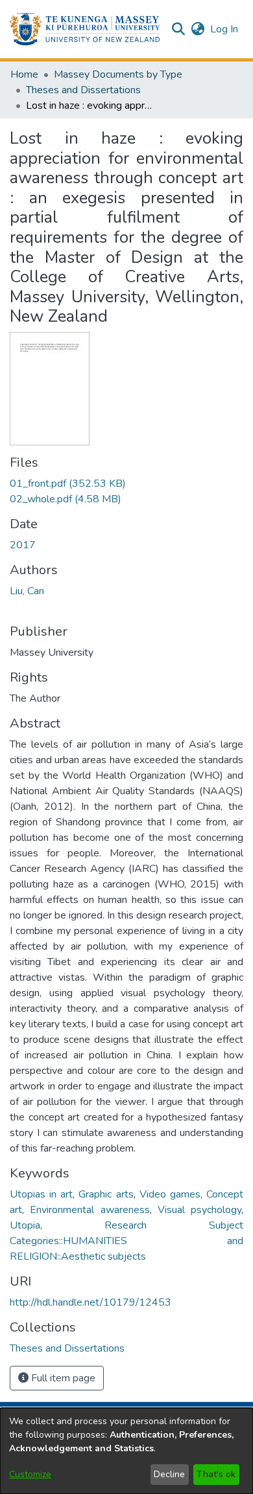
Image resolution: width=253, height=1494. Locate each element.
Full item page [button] (62, 1378)
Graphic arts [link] (105, 1194)
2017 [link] (23, 545)
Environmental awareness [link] (89, 1210)
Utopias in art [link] (41, 1194)
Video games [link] (169, 1194)
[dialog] (126, 1451)
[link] (68, 483)
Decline (169, 1474)
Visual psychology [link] (199, 1210)
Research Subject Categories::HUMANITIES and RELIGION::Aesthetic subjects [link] (126, 1241)
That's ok (216, 1474)
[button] (85, 29)
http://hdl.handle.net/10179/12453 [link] (90, 1302)
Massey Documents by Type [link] (118, 74)
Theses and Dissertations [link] (83, 90)
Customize (30, 1474)
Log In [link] (224, 29)
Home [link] (24, 74)
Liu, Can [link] (27, 591)
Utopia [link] (25, 1225)
